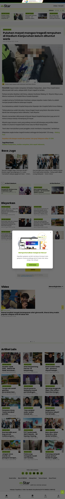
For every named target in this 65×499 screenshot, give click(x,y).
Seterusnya (32, 265)
